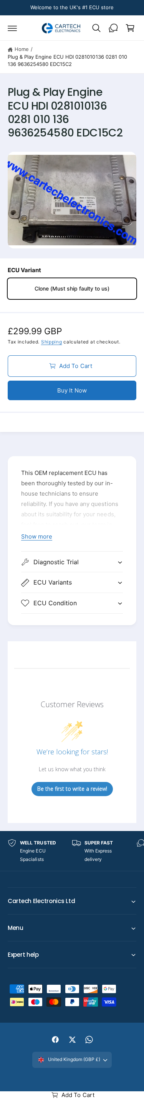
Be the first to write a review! (72, 788)
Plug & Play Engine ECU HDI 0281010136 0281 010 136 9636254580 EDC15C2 (67, 60)
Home (22, 49)
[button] (12, 28)
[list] (72, 851)
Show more (36, 536)
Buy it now (72, 390)
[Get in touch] (113, 28)
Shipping (51, 342)
